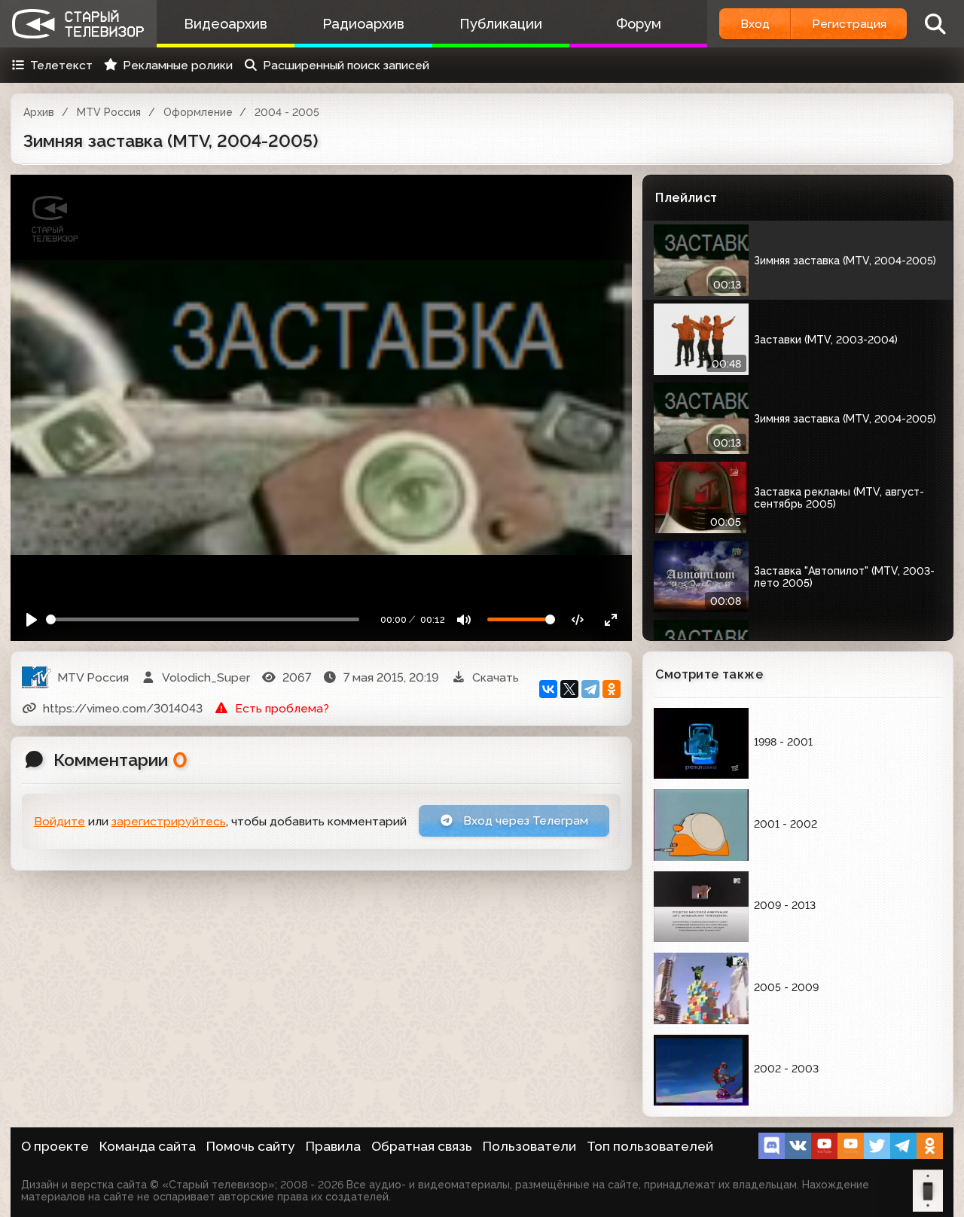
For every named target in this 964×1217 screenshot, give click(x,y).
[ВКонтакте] (548, 689)
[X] (569, 689)
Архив (38, 112)
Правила (333, 1146)
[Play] (32, 619)
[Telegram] (590, 689)
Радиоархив (363, 24)
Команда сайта (147, 1146)
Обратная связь (421, 1146)
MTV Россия (109, 112)
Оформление (198, 112)
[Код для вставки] (578, 619)
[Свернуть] (611, 619)
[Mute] (464, 619)
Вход (755, 24)
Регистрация (849, 24)
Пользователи (529, 1146)
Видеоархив (225, 24)
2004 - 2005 (287, 112)
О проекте (55, 1146)
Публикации (500, 24)
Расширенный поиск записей (346, 65)
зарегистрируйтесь (168, 821)
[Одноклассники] (611, 689)
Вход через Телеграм (524, 820)
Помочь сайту (250, 1146)
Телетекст (61, 65)
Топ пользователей (650, 1146)
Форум (638, 24)
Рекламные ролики (178, 65)
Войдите (59, 821)
